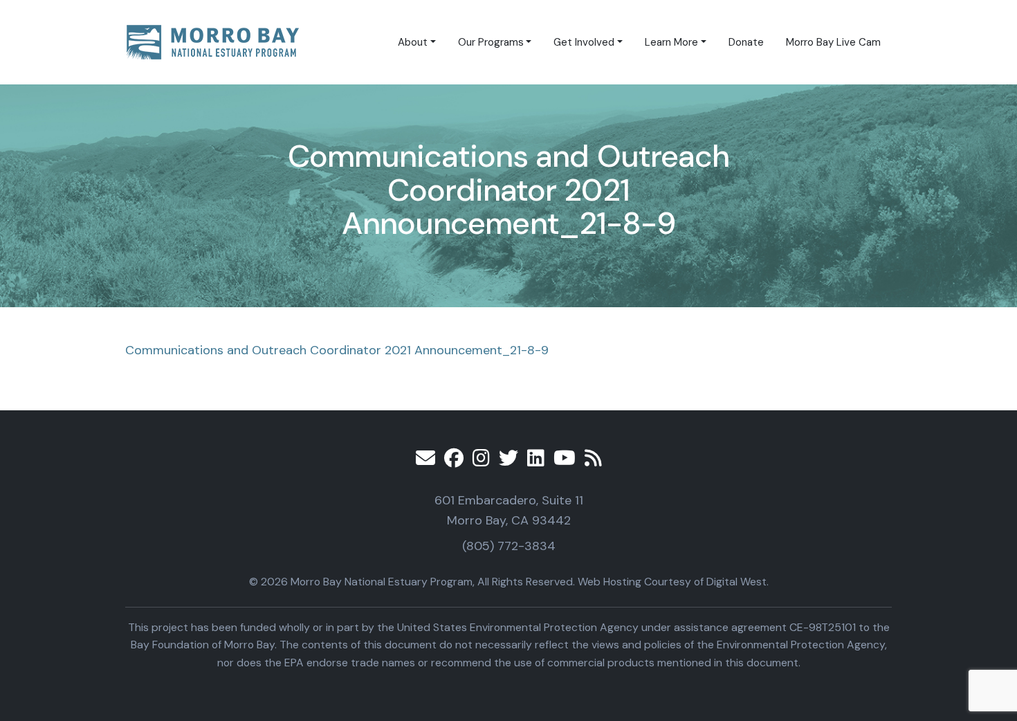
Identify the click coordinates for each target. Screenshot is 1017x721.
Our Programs (491, 42)
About (413, 42)
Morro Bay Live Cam (833, 42)
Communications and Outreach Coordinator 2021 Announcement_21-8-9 (337, 350)
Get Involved (583, 42)
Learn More (671, 42)
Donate (746, 42)
